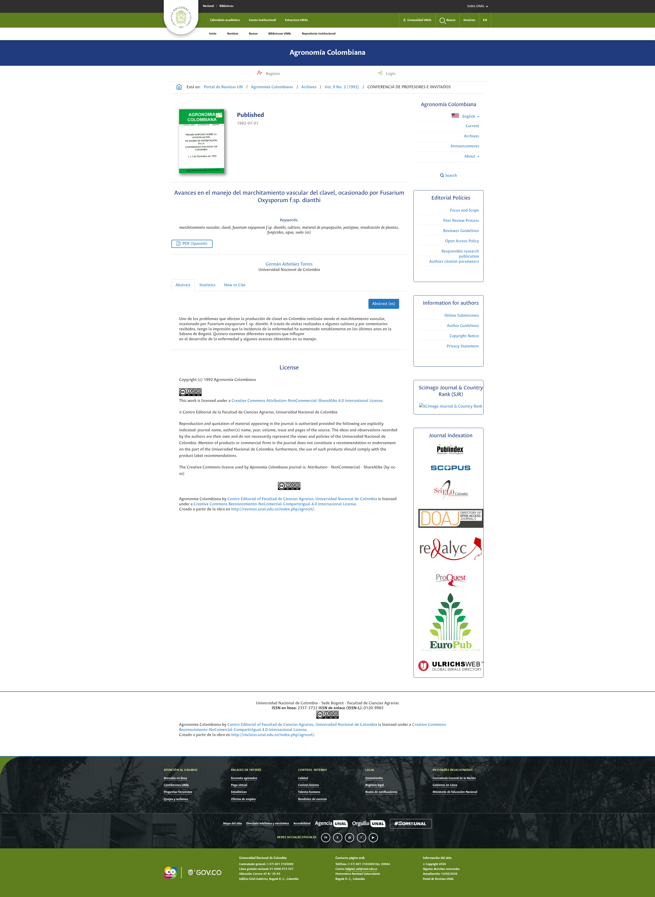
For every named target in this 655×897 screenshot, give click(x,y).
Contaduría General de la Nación (454, 778)
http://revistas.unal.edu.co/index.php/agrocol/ (272, 509)
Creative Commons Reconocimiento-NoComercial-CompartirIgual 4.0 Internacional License (275, 504)
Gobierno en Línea (445, 785)
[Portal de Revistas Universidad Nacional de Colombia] (179, 87)
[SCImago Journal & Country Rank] (450, 406)
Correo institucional (262, 20)
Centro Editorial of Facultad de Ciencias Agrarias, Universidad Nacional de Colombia (302, 499)
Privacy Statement (463, 346)
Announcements (465, 146)
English (468, 116)
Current (472, 126)
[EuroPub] (450, 652)
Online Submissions (461, 315)
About (470, 156)
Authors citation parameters (454, 261)
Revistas (232, 33)
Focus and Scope (464, 210)
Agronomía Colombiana (327, 53)
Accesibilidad (302, 823)
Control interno (308, 785)
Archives (308, 87)
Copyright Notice (464, 336)
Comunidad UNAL (417, 20)
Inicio (212, 33)
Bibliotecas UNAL (279, 33)
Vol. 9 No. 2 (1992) (342, 87)
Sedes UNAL (475, 6)
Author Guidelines (463, 326)
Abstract (183, 285)
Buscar (253, 33)
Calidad (303, 778)
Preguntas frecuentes (178, 792)
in (325, 837)
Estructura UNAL (296, 20)
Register (272, 74)
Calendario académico (225, 20)
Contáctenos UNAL (176, 785)
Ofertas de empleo (243, 799)
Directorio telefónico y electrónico (267, 823)
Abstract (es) (383, 304)
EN (485, 20)
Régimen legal (374, 785)
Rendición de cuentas (312, 799)
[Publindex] (451, 454)
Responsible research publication (460, 254)
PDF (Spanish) (195, 244)
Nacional (208, 6)
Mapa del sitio (232, 823)
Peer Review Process (461, 220)
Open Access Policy (462, 241)
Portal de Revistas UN (223, 87)
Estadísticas (239, 792)
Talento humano (309, 792)
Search (450, 175)
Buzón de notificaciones (381, 792)
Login (390, 74)
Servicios (469, 20)
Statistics (207, 285)
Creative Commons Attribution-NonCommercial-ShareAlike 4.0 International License (307, 401)
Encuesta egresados (244, 778)
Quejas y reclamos (176, 799)
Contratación (374, 778)
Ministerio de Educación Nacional (455, 792)
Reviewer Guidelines (461, 231)
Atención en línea (175, 778)
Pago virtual (239, 785)
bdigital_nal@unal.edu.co (361, 869)
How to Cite (234, 285)
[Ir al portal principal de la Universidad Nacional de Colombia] (181, 17)
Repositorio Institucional (318, 33)
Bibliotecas (226, 6)
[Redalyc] (450, 559)
